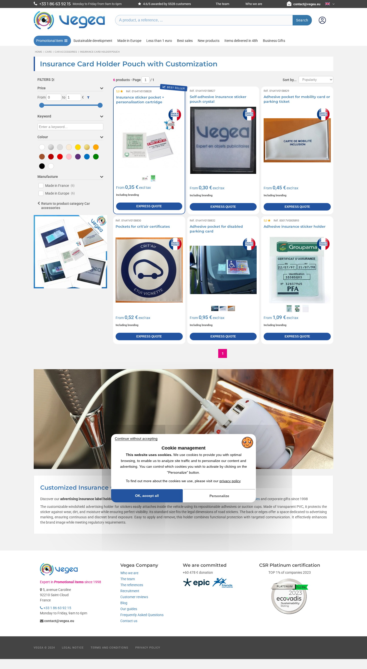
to (63, 97)
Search (302, 20)
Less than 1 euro (159, 41)
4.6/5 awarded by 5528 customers (166, 4)
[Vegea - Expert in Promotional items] (69, 29)
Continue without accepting (136, 439)
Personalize (219, 496)
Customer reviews (134, 597)
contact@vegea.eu (306, 4)
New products (208, 41)
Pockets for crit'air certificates (143, 226)
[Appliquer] (88, 97)
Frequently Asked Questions (142, 615)
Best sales (185, 41)
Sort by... (290, 80)
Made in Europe (129, 41)
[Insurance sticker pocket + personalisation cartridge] (149, 140)
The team (222, 4)
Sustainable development (92, 41)
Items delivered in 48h (241, 41)
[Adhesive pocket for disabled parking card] (223, 270)
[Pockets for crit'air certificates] (149, 270)
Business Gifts (274, 41)
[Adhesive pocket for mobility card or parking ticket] (297, 140)
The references (131, 585)
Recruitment (129, 591)
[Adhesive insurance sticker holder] (297, 270)
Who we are (253, 4)
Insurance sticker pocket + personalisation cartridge (140, 100)
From (41, 97)
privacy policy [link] (230, 481)
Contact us (128, 621)
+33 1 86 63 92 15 (57, 608)
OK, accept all (147, 496)
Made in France (60, 186)
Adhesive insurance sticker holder (295, 226)
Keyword (44, 116)
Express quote (149, 206)
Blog (123, 603)
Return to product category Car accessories (65, 206)
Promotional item (49, 41)
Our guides (128, 609)
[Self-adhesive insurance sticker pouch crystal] (223, 140)
